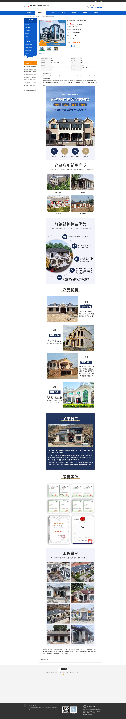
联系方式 (96, 12)
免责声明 (38, 710)
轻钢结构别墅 (28, 39)
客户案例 (85, 12)
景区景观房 (27, 53)
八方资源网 (34, 710)
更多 (36, 63)
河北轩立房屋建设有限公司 (50, 707)
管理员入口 (42, 710)
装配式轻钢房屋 (28, 47)
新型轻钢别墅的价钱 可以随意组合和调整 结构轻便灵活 (30, 71)
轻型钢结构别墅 (28, 44)
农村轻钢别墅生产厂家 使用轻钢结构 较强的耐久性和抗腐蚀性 (30, 82)
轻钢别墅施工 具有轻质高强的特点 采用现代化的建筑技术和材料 (30, 77)
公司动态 (74, 12)
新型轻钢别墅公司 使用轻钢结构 (30, 66)
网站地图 (46, 710)
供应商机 (40, 12)
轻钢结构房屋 (28, 41)
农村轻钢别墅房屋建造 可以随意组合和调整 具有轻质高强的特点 (30, 69)
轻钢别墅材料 (28, 50)
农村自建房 (27, 27)
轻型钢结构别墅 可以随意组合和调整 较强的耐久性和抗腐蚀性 (30, 79)
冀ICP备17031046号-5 (40, 707)
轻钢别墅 (38, 16)
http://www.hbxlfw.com (45, 659)
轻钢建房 (27, 36)
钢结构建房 (27, 30)
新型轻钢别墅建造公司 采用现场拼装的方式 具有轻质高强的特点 (30, 74)
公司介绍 (63, 12)
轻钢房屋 (27, 33)
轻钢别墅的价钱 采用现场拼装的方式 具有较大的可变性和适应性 (30, 85)
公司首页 (29, 12)
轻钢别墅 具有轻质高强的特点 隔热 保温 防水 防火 (30, 88)
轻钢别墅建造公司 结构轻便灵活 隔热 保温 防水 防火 (30, 90)
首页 (29, 16)
